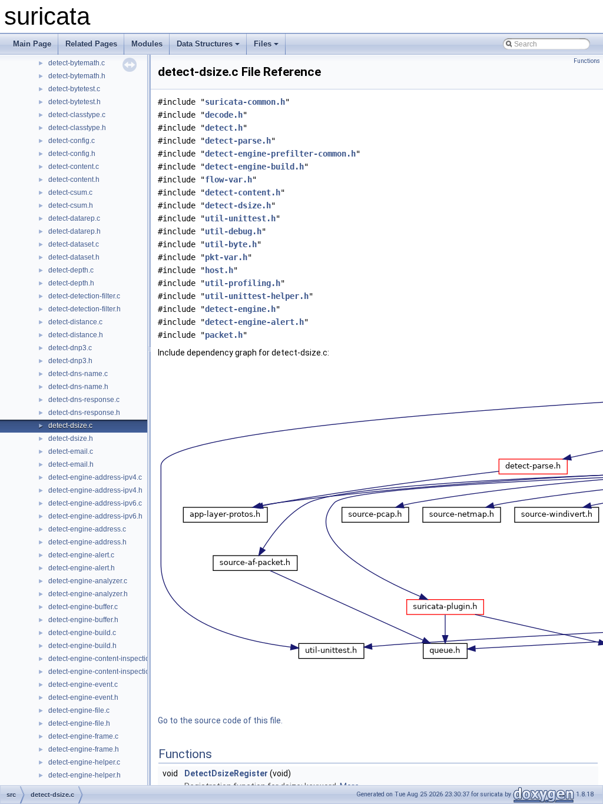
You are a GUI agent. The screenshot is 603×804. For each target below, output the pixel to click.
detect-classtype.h (77, 128)
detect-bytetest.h (74, 102)
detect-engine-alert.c (81, 555)
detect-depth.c (71, 270)
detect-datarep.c (74, 218)
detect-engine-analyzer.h (88, 594)
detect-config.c (71, 141)
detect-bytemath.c (76, 63)
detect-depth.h (71, 283)
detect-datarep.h (74, 231)
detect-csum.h (70, 205)
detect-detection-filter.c (84, 296)
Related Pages (91, 43)
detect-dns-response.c (84, 400)
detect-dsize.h (70, 438)
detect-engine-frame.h (83, 749)
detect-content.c (73, 166)
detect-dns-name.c (78, 374)
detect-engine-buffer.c (83, 607)
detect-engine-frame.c (83, 736)
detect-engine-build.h (82, 646)
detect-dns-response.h (84, 412)
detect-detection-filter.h (84, 309)
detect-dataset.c (73, 244)
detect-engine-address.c (87, 529)
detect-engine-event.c (83, 684)
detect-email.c (70, 451)
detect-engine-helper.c (84, 762)
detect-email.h (71, 464)
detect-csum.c (70, 192)
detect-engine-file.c (79, 710)
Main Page (32, 43)
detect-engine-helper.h (84, 775)
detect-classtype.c (76, 115)
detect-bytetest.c (74, 89)
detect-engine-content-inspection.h (104, 671)
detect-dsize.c (70, 425)
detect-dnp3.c (70, 348)
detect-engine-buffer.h (83, 620)
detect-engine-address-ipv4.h (95, 490)
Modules (147, 43)
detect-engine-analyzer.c (87, 581)
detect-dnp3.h (70, 361)
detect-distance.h (75, 335)
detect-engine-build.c (82, 633)
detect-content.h (74, 179)
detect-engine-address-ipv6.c (95, 503)
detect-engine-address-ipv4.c (95, 477)
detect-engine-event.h (83, 697)
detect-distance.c (75, 322)
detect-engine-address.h (87, 542)
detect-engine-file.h (79, 723)
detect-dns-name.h (78, 387)
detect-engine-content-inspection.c (103, 659)
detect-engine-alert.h (81, 568)
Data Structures (205, 43)
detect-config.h (71, 153)
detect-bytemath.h (76, 76)
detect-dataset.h (74, 257)
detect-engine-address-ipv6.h (95, 516)
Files (262, 43)
